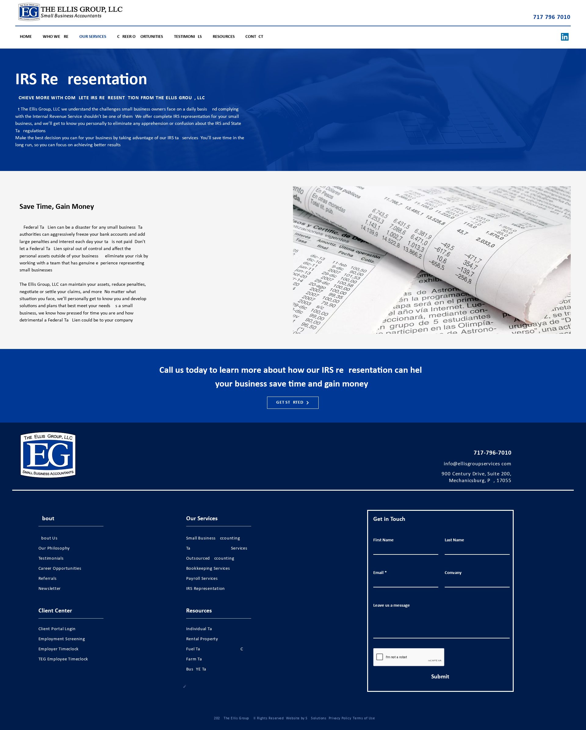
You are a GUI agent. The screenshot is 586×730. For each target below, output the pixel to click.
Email (378, 573)
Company (453, 573)
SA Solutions (316, 718)
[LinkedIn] (565, 37)
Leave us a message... (393, 605)
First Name (383, 540)
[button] (224, 37)
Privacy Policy (340, 718)
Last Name (454, 540)
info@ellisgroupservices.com (478, 464)
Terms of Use (364, 718)
